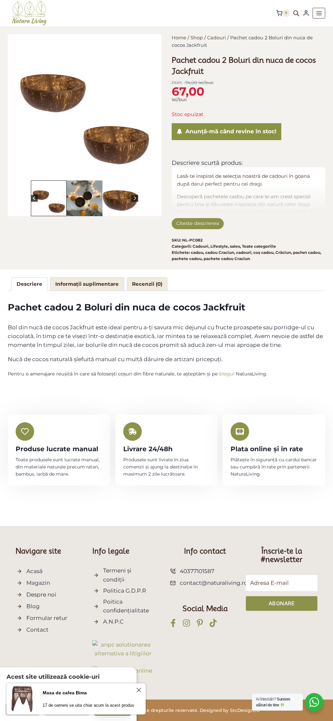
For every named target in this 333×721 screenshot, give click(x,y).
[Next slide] (134, 198)
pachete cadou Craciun (227, 258)
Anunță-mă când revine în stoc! (229, 131)
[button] (49, 198)
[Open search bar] (296, 13)
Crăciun (283, 252)
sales (235, 246)
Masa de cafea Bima (65, 692)
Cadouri (200, 246)
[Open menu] (319, 13)
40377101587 (197, 571)
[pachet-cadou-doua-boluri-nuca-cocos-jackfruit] (84, 105)
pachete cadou (187, 258)
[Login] (306, 13)
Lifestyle (219, 246)
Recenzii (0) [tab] (147, 284)
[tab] (79, 170)
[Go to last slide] (34, 198)
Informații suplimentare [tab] (87, 284)
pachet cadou (306, 252)
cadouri (243, 252)
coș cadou (263, 252)
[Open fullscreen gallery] (149, 170)
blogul (226, 374)
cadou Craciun (219, 252)
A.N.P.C (113, 621)
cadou (197, 252)
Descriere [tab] (29, 284)
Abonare (282, 603)
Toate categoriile (259, 246)
